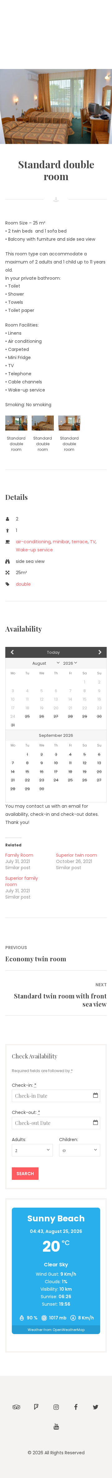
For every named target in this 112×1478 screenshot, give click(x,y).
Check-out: (26, 1112)
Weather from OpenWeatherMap (56, 1329)
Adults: (19, 1139)
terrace (80, 542)
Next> (91, 652)
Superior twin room (76, 855)
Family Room (19, 855)
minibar (61, 542)
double (23, 584)
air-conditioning (33, 542)
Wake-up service (34, 550)
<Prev (20, 652)
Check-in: (24, 1085)
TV (93, 542)
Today (53, 652)
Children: (68, 1139)
